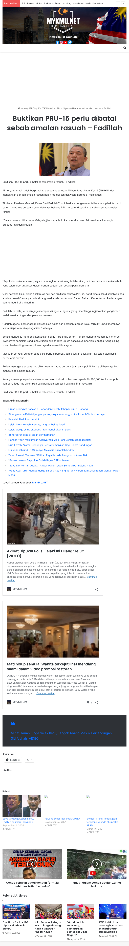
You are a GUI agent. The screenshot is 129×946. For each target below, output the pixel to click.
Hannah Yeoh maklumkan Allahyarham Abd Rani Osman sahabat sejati (49, 439)
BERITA (32, 108)
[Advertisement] (64, 78)
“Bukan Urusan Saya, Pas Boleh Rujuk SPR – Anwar (38, 460)
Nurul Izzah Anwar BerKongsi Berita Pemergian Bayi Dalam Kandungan (50, 445)
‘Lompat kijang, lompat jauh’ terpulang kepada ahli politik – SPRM (103, 822)
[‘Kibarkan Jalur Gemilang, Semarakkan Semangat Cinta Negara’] (80, 911)
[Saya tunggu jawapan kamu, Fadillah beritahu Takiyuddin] (22, 806)
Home (23, 108)
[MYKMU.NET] (64, 25)
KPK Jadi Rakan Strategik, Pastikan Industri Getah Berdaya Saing (111, 927)
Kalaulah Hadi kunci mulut (23, 419)
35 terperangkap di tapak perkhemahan (31, 434)
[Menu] (4, 47)
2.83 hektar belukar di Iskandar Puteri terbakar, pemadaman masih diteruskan (62, 3)
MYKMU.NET (40, 482)
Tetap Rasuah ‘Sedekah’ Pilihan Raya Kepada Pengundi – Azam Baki (48, 455)
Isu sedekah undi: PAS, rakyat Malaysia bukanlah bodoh (41, 450)
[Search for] (124, 47)
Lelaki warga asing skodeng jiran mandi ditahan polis (39, 429)
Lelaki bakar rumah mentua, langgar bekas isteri (36, 424)
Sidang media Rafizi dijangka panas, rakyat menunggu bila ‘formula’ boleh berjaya (56, 414)
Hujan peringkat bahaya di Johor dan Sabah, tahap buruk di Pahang (48, 409)
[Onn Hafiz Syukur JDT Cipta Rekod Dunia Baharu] (16, 911)
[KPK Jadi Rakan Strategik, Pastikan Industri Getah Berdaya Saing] (112, 911)
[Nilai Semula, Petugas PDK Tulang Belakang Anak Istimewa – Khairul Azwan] (48, 911)
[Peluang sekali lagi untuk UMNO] (64, 806)
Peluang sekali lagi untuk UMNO (62, 818)
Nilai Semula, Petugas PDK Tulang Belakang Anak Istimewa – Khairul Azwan (48, 927)
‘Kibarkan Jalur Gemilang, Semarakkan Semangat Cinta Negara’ (77, 929)
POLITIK (42, 108)
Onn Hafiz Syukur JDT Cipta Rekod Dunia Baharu (15, 925)
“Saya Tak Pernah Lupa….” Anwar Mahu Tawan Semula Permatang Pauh (50, 465)
